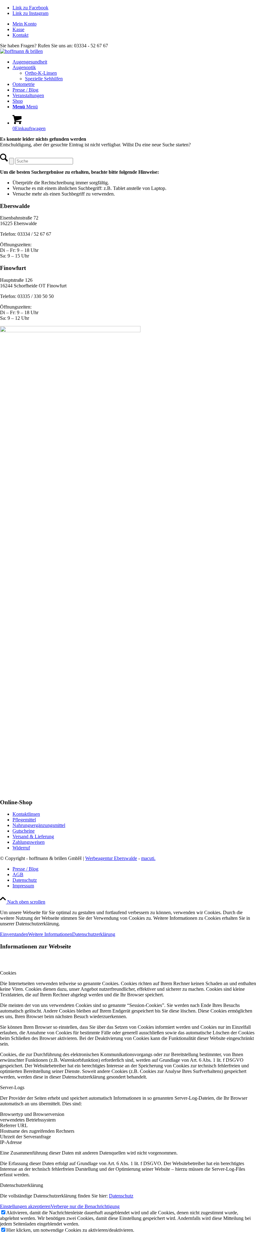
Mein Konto (24, 23)
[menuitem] (134, 24)
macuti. (148, 858)
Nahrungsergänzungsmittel (38, 825)
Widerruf (21, 847)
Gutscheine (23, 831)
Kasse (18, 29)
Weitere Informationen (50, 934)
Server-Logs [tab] (12, 1087)
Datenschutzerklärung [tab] (21, 1185)
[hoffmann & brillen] (21, 51)
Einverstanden (14, 934)
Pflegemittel (24, 819)
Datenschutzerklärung (93, 934)
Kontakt (20, 35)
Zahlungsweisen (28, 842)
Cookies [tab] (8, 973)
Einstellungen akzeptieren (25, 1206)
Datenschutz (121, 1195)
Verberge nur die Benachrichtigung (85, 1206)
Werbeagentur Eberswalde (111, 858)
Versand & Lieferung (33, 836)
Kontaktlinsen (26, 814)
